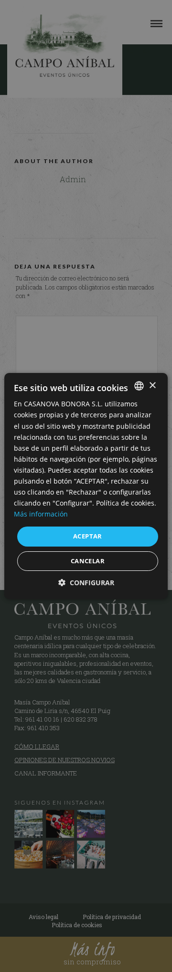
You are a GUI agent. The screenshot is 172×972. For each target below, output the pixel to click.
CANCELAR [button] (88, 561)
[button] (86, 582)
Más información (41, 513)
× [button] (152, 385)
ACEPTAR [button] (87, 536)
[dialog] (86, 486)
